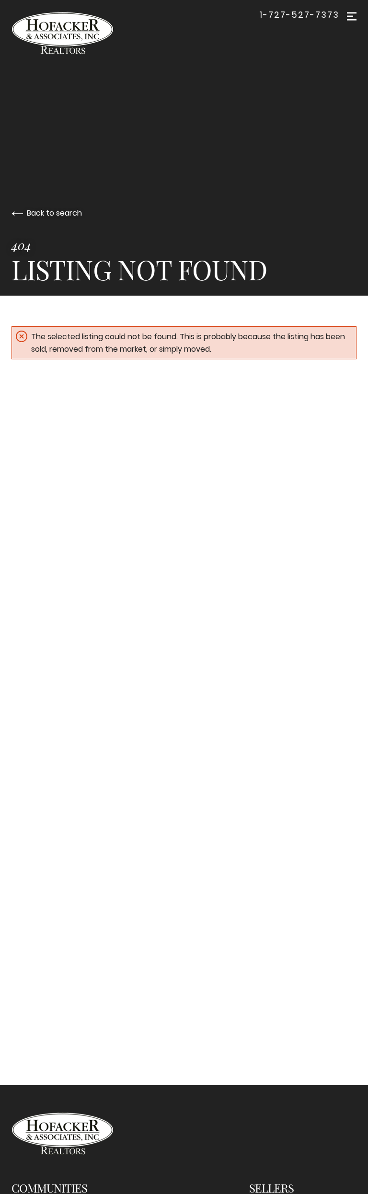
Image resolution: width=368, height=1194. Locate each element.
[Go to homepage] (72, 32)
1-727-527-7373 (299, 15)
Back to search (54, 212)
